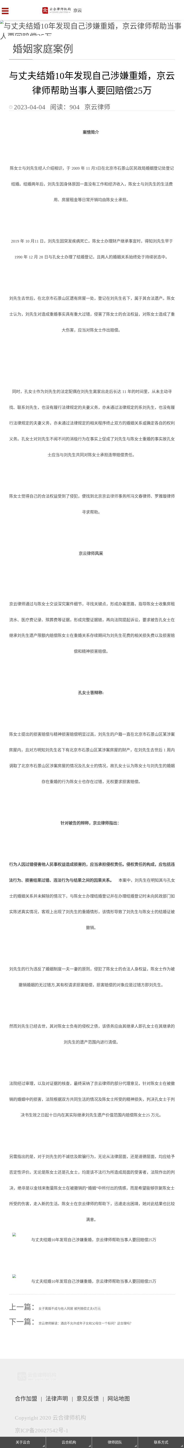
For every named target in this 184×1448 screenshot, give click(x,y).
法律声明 (57, 1399)
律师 (114, 496)
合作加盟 (26, 1399)
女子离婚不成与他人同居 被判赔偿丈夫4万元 (70, 1308)
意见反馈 (88, 1399)
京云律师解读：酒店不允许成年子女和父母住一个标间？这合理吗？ (86, 1323)
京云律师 (87, 553)
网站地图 (118, 1399)
